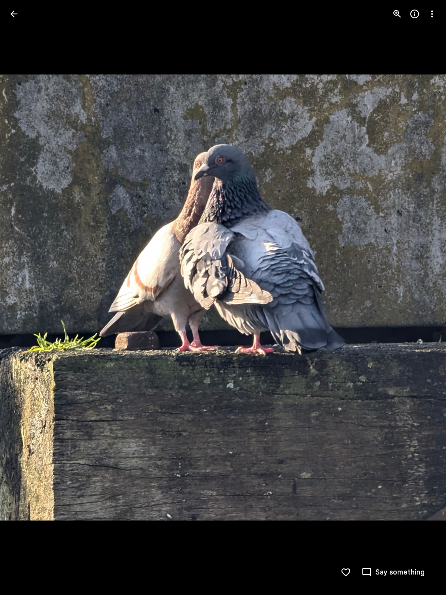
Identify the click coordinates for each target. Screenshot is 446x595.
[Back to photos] (13, 13)
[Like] (346, 572)
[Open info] (414, 14)
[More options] (432, 14)
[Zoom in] (397, 14)
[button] (24, 297)
